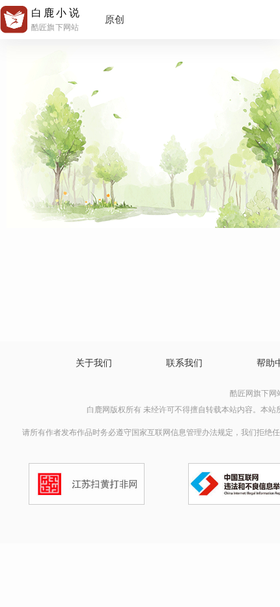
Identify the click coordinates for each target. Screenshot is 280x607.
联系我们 (184, 363)
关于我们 (94, 363)
